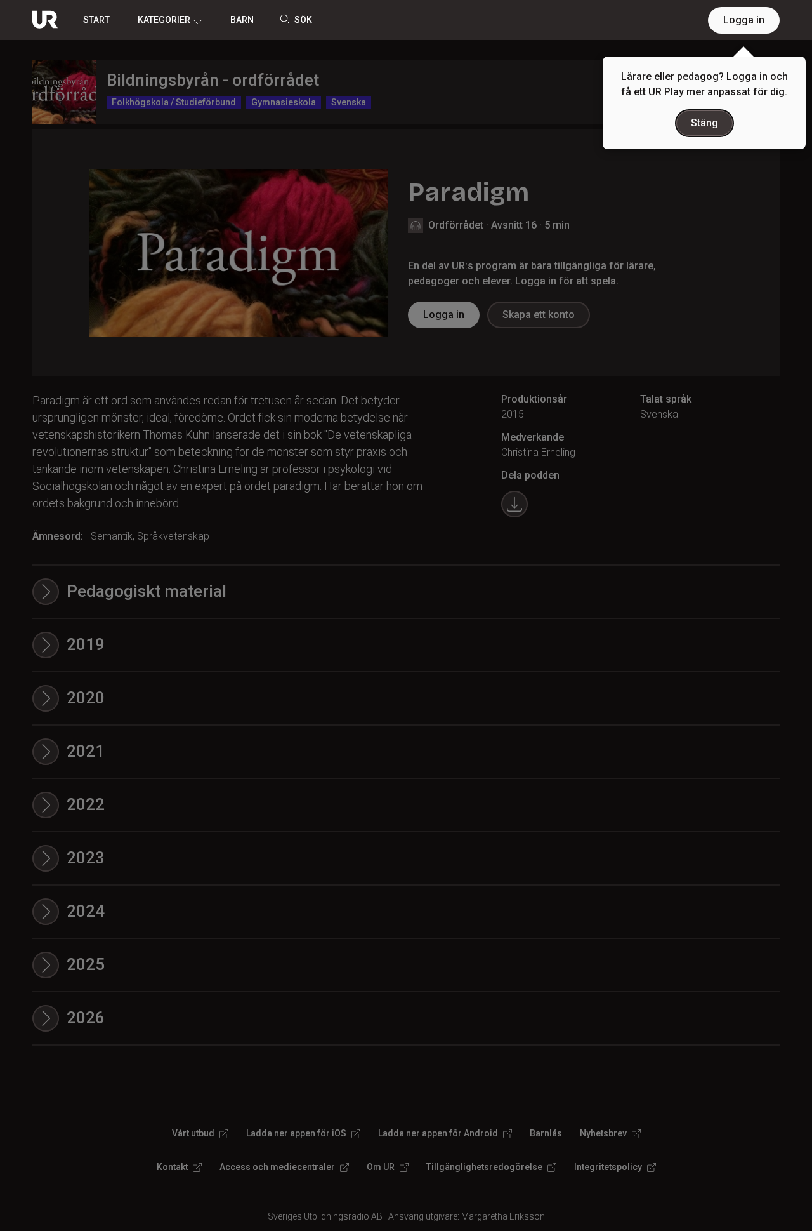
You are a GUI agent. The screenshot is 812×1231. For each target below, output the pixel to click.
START (96, 20)
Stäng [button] (704, 123)
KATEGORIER (164, 20)
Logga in (743, 20)
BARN (242, 20)
